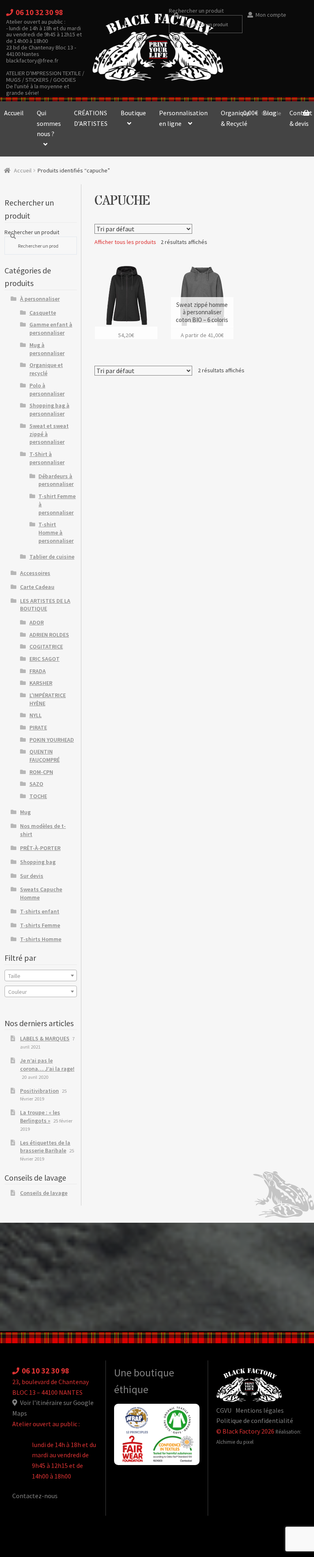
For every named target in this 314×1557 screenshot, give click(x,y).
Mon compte (271, 14)
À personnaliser (40, 298)
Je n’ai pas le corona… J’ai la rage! (47, 1064)
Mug (25, 812)
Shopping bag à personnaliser (49, 409)
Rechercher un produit (196, 10)
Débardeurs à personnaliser (56, 480)
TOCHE (38, 796)
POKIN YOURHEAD (51, 739)
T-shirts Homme (40, 939)
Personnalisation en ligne (183, 118)
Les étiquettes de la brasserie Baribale (45, 1146)
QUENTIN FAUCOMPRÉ (44, 755)
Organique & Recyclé (235, 118)
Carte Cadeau (37, 587)
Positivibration (39, 1090)
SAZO (36, 783)
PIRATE (38, 727)
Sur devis (31, 875)
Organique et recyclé (46, 369)
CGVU (223, 1410)
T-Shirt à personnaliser (47, 458)
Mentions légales (260, 1410)
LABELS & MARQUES (45, 1038)
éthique (131, 1389)
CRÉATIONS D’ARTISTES (91, 118)
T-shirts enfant (39, 911)
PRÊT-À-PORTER (40, 848)
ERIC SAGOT (44, 658)
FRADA (37, 671)
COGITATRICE (46, 646)
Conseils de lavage (43, 1193)
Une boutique (144, 1372)
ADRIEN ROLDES (49, 634)
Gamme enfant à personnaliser (50, 328)
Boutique (133, 113)
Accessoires (35, 573)
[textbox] (40, 976)
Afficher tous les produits (125, 242)
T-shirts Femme (40, 925)
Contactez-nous (35, 1496)
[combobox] (40, 975)
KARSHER (40, 683)
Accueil (22, 170)
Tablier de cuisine (51, 556)
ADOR (36, 622)
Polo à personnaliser (47, 389)
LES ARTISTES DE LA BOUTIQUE (45, 605)
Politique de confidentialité (254, 1420)
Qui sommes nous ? (49, 123)
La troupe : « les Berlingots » (40, 1116)
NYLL (35, 715)
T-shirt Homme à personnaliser (56, 532)
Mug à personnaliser (47, 349)
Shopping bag (38, 862)
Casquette (42, 312)
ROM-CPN (41, 772)
